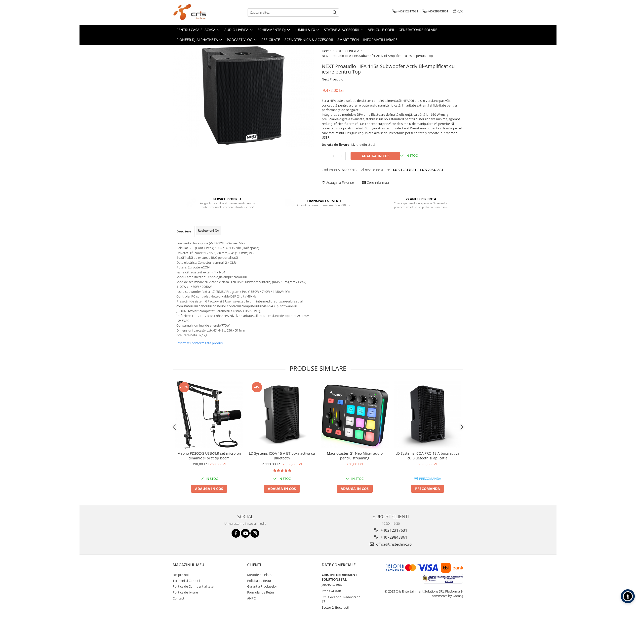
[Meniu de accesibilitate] (628, 596)
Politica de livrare (185, 592)
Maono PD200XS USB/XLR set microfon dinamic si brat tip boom (209, 455)
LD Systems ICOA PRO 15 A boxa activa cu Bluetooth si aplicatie (427, 455)
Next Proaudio (332, 79)
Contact (178, 598)
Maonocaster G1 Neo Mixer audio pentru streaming (355, 455)
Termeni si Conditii (186, 580)
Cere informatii (378, 182)
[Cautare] (334, 12)
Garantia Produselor (262, 586)
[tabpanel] (243, 96)
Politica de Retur (259, 580)
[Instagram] (254, 533)
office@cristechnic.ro (393, 544)
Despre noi (181, 574)
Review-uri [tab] (208, 230)
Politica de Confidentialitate (193, 586)
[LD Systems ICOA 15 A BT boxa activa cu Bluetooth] (282, 414)
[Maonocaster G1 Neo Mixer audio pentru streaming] (355, 414)
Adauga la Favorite (339, 182)
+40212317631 (393, 530)
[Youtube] (245, 533)
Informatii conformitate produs (199, 343)
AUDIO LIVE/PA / (349, 50)
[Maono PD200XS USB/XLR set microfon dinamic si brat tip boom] (209, 414)
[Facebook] (236, 533)
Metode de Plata (259, 574)
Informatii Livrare (380, 39)
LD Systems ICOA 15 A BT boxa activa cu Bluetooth (282, 455)
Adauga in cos (375, 155)
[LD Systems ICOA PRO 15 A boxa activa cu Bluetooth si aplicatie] (427, 414)
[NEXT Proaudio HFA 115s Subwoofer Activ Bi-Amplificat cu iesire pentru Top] (243, 96)
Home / (328, 50)
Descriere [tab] (183, 231)
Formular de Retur (260, 592)
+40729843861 (393, 537)
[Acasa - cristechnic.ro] (197, 12)
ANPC (251, 598)
